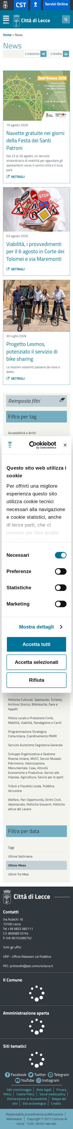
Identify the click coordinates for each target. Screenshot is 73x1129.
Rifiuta (36, 680)
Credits (56, 1103)
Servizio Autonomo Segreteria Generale (35, 745)
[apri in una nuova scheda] (6, 5)
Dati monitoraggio (19, 1089)
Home (7, 34)
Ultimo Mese (17, 865)
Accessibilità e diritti (22, 432)
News (19, 34)
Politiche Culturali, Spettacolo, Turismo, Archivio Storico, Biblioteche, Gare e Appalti (35, 704)
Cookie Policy (25, 1094)
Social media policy (52, 1094)
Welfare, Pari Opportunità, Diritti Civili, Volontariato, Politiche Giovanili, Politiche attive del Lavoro (36, 804)
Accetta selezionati (36, 662)
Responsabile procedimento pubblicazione (34, 1114)
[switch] (61, 571)
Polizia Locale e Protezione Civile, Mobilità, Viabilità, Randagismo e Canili (34, 720)
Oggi (11, 847)
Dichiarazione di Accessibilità (27, 1098)
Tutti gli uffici (12, 947)
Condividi (32, 53)
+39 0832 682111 (20, 928)
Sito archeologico (34, 1103)
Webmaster (14, 1118)
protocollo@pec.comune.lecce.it (31, 965)
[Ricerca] (66, 19)
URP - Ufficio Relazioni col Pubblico (27, 956)
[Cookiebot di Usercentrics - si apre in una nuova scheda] (41, 445)
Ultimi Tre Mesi (18, 874)
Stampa (56, 53)
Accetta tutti (36, 644)
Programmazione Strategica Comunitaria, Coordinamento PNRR (32, 734)
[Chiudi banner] (65, 445)
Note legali (43, 1089)
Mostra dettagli (36, 626)
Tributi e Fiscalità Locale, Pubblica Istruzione (31, 788)
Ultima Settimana (20, 856)
